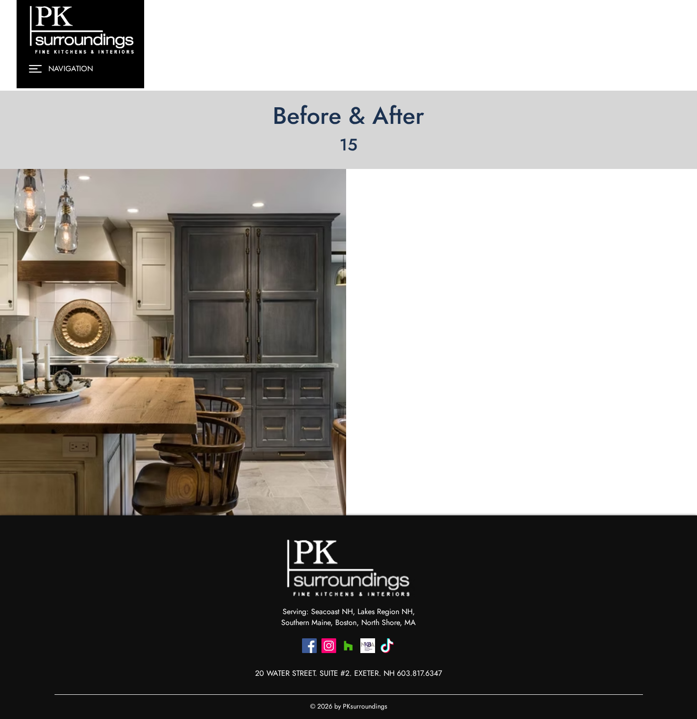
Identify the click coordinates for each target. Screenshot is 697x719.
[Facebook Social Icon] (309, 645)
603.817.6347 (419, 673)
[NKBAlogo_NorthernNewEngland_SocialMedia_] (367, 645)
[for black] (387, 645)
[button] (35, 69)
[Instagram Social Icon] (328, 645)
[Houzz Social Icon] (348, 645)
